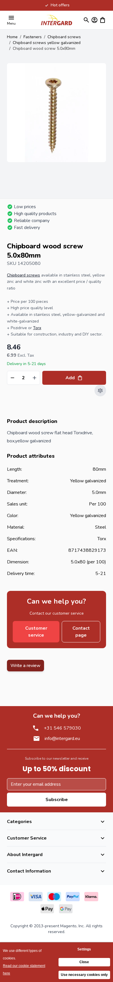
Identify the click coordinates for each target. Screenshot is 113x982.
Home (12, 37)
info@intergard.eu (62, 738)
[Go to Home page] (56, 19)
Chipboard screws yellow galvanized (47, 42)
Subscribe (56, 799)
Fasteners (32, 37)
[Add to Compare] (100, 390)
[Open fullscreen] (56, 112)
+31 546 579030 (62, 728)
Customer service (36, 631)
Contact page (81, 631)
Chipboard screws (64, 37)
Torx (37, 328)
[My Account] (94, 20)
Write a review (25, 665)
